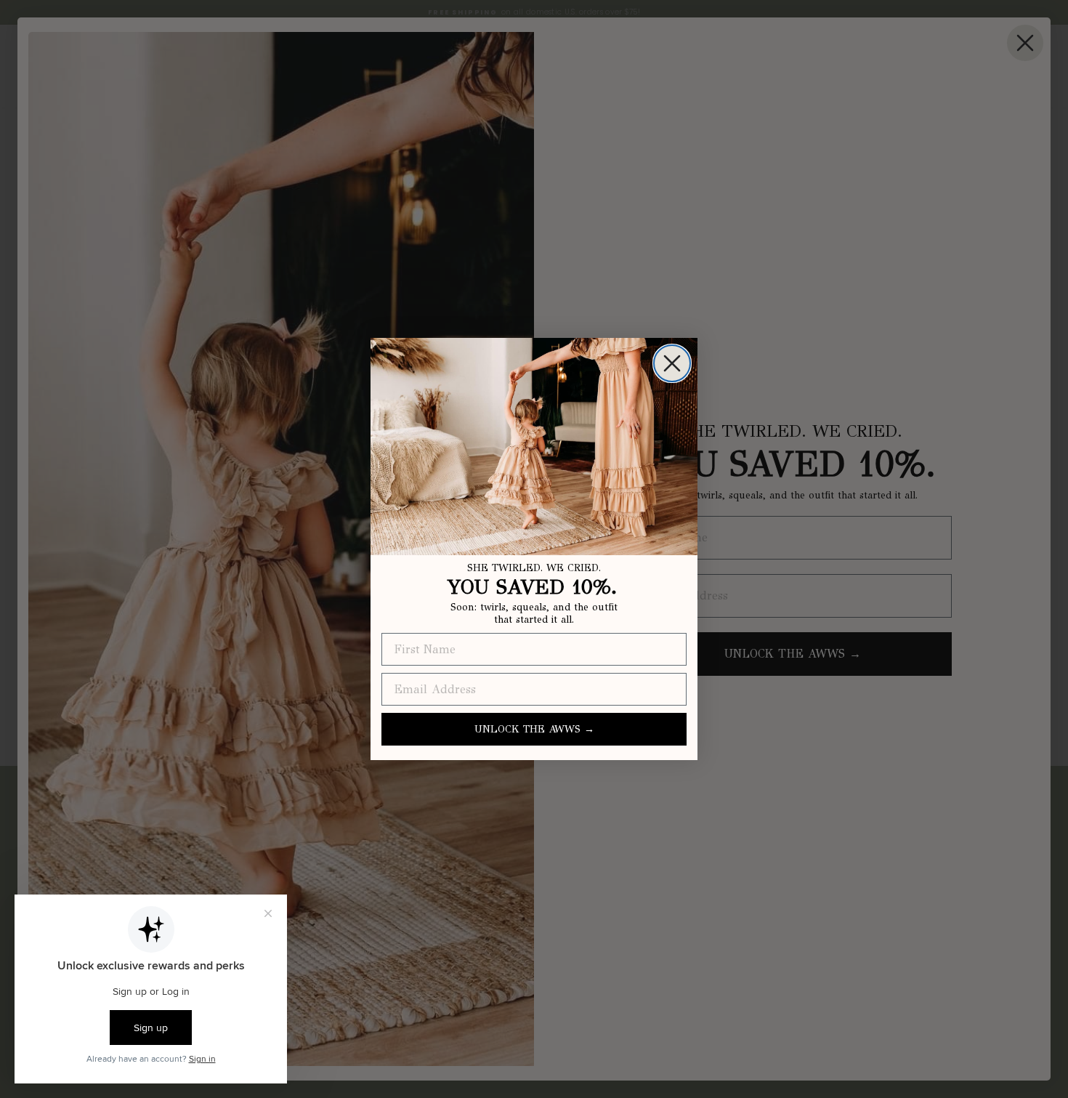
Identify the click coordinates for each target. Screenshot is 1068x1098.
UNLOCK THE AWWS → (534, 729)
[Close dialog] (672, 363)
